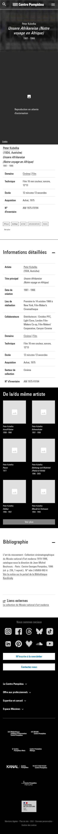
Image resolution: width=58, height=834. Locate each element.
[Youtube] (50, 644)
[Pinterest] (18, 644)
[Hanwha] (29, 786)
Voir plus (29, 521)
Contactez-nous (29, 666)
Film (34, 173)
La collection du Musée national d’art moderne (26, 604)
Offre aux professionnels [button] (15, 692)
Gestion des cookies (29, 825)
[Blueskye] (39, 632)
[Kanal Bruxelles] (20, 769)
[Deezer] (29, 644)
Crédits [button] (4, 141)
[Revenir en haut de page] (51, 827)
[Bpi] (19, 735)
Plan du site (24, 821)
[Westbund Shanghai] (42, 769)
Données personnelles (43, 821)
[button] (29, 252)
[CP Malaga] (38, 752)
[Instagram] (8, 632)
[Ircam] (40, 735)
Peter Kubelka (11, 148)
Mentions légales (11, 821)
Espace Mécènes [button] (12, 708)
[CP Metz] (21, 752)
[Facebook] (18, 632)
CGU (32, 821)
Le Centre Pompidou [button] (13, 683)
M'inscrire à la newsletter (29, 656)
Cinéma (26, 173)
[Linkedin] (8, 644)
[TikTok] (50, 632)
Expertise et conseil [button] (13, 700)
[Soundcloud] (39, 644)
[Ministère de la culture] (29, 806)
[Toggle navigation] (53, 4)
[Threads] (29, 632)
